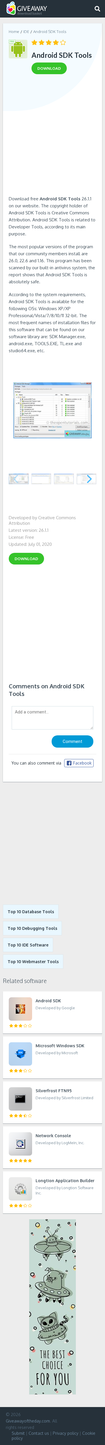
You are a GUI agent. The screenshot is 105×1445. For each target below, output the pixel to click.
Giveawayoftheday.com (28, 1420)
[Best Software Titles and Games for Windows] (52, 843)
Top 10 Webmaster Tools (33, 961)
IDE (26, 31)
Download (26, 558)
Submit (18, 1433)
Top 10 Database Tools (31, 911)
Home (14, 31)
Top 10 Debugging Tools (32, 928)
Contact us (39, 1433)
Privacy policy (65, 1433)
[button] (89, 479)
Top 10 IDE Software (28, 944)
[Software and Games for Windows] (26, 8)
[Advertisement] (52, 137)
